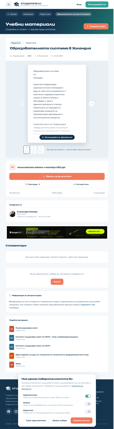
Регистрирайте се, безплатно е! (58, 137)
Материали (28, 14)
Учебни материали (30, 24)
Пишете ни (94, 397)
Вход (79, 4)
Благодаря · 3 (34, 184)
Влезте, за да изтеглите (58, 176)
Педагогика (45, 14)
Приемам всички (81, 420)
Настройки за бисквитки (95, 402)
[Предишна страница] (22, 104)
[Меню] (9, 4)
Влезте (57, 281)
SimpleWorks (102, 424)
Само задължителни (36, 420)
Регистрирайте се (97, 4)
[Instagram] (16, 411)
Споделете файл (98, 26)
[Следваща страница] (91, 104)
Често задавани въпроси (96, 393)
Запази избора (59, 420)
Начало (13, 14)
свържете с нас (88, 304)
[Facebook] (9, 411)
